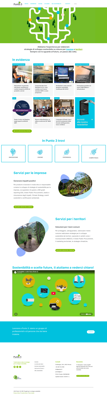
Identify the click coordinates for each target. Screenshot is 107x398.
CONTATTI (67, 3)
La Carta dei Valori (38, 364)
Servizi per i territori (70, 219)
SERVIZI (26, 3)
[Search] (82, 3)
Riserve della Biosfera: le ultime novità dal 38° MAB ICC (43, 121)
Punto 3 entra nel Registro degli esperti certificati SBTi (22, 121)
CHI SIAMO (47, 3)
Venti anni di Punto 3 (39, 368)
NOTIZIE (40, 3)
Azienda (36, 361)
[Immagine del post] (22, 74)
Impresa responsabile (39, 366)
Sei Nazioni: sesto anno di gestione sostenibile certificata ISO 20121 (63, 87)
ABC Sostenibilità (38, 370)
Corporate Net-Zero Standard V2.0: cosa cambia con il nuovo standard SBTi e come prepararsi (41, 89)
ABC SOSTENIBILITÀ (56, 3)
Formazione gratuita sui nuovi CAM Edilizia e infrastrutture (84, 87)
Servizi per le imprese (30, 173)
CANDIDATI (90, 331)
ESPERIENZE (33, 3)
